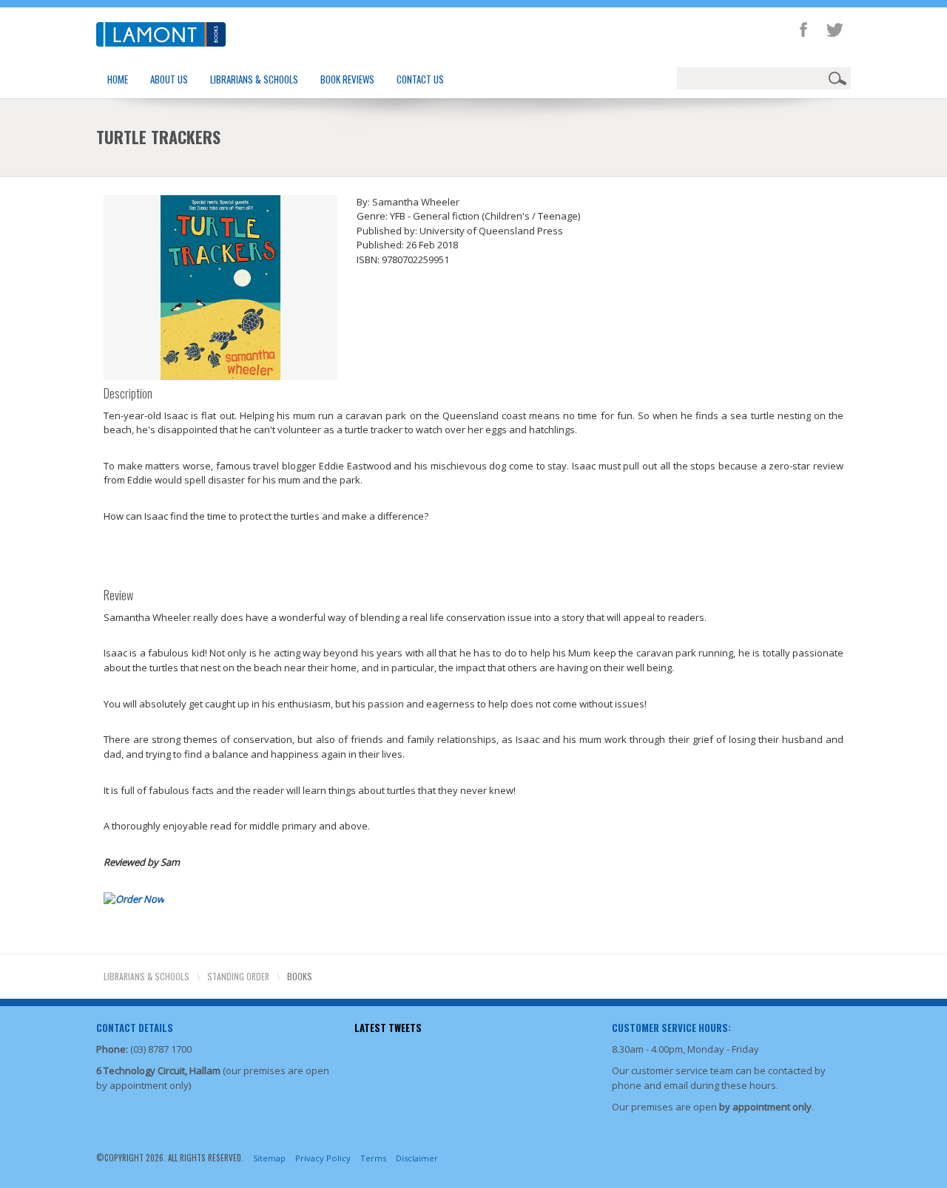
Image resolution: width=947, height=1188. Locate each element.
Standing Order (238, 976)
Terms (373, 1158)
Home (117, 79)
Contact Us (420, 79)
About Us (169, 79)
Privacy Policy (323, 1158)
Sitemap (269, 1158)
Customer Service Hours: (671, 1027)
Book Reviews (347, 79)
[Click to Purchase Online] (134, 898)
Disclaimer (417, 1158)
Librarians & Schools (254, 79)
